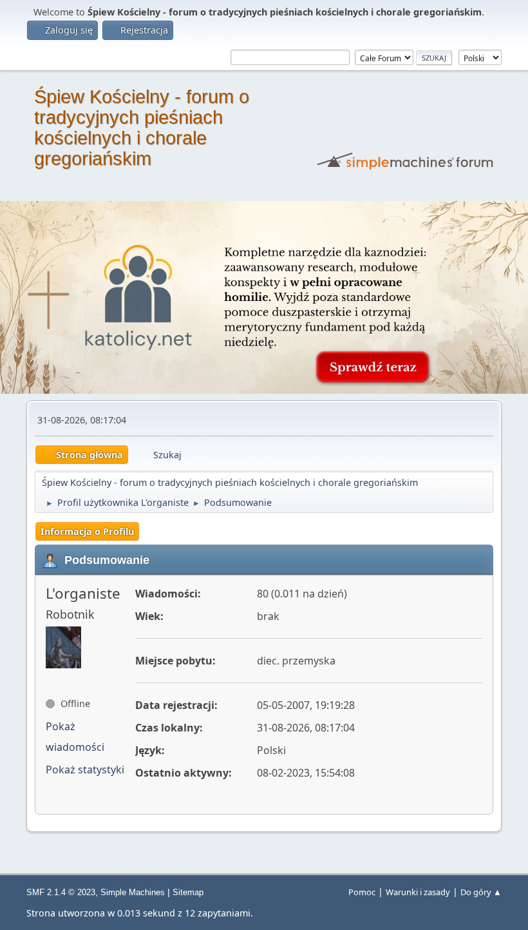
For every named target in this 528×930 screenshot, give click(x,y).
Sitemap (188, 892)
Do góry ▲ (481, 892)
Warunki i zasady (418, 892)
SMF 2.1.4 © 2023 (60, 892)
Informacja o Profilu (87, 531)
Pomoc (361, 892)
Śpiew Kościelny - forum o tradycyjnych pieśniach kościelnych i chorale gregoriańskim (141, 127)
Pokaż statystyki (85, 769)
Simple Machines (132, 892)
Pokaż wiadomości (75, 736)
